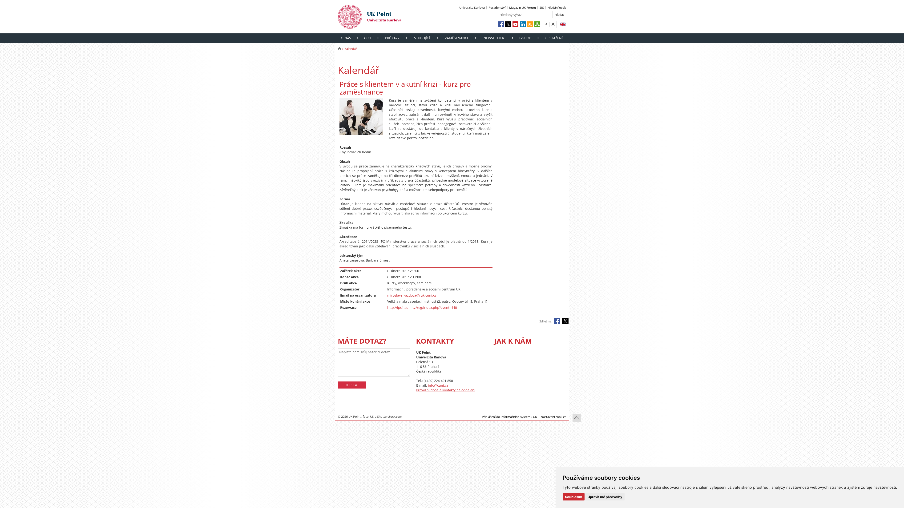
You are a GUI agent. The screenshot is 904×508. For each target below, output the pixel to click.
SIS (542, 7)
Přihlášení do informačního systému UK (509, 417)
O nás (346, 38)
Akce (367, 38)
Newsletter (494, 38)
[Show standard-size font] (546, 24)
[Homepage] (339, 49)
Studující (422, 38)
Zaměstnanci (456, 38)
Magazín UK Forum (522, 7)
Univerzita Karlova (472, 7)
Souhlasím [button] (573, 497)
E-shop (525, 38)
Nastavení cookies (553, 417)
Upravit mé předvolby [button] (605, 497)
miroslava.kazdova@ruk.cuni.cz (411, 295)
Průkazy (392, 38)
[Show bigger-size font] (553, 24)
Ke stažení (554, 38)
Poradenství (496, 7)
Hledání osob (557, 7)
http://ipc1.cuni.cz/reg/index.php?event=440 (422, 307)
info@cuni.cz (438, 385)
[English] (562, 24)
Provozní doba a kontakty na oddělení (445, 390)
